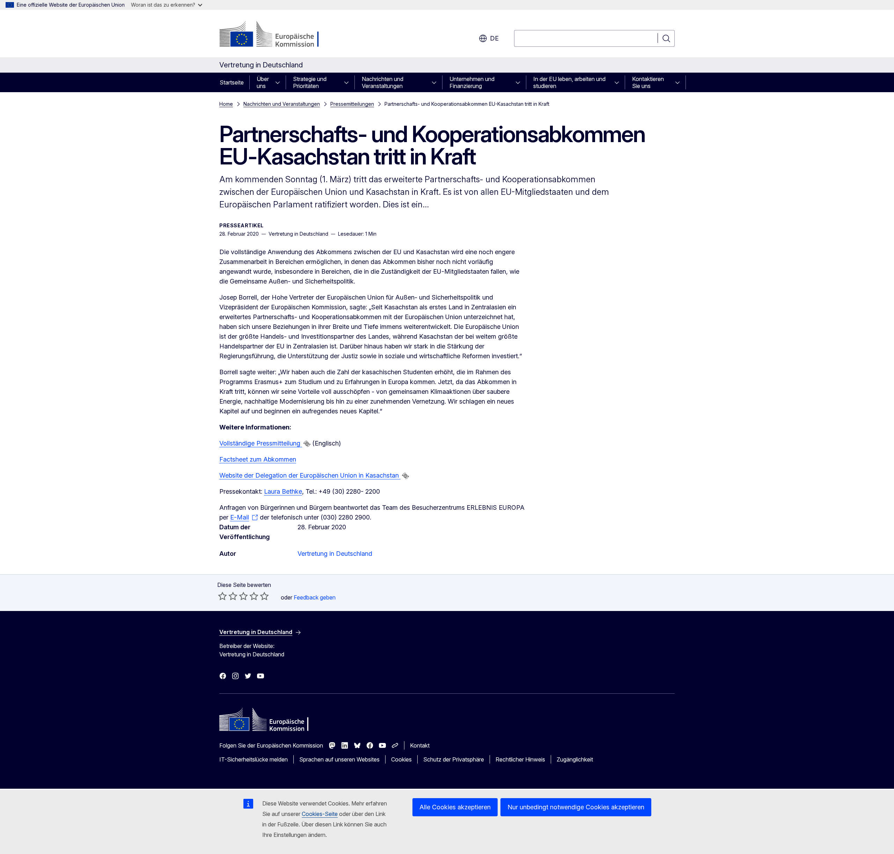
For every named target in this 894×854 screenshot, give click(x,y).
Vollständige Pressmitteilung (260, 443)
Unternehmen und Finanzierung (471, 82)
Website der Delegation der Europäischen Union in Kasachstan (310, 475)
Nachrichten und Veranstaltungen (382, 82)
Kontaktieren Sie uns (648, 82)
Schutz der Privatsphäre (453, 759)
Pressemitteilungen (352, 104)
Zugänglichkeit (575, 759)
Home (226, 104)
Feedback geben (315, 597)
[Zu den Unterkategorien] (280, 82)
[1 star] (222, 596)
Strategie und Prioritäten (310, 82)
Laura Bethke (283, 491)
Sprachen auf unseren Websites (339, 759)
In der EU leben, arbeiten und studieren (569, 82)
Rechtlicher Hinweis (520, 759)
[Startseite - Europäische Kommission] (275, 35)
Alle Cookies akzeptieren (455, 807)
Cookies (401, 759)
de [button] (494, 38)
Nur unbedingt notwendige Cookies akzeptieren (575, 807)
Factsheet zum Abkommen (257, 459)
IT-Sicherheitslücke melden (253, 759)
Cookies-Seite (320, 813)
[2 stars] (227, 596)
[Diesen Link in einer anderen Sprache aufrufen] (306, 443)
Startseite (232, 82)
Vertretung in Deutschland (335, 553)
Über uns (263, 82)
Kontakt (420, 745)
